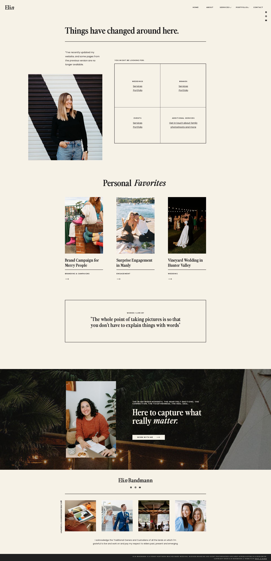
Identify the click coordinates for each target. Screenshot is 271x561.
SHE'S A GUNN (261, 559)
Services (183, 86)
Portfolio (183, 90)
